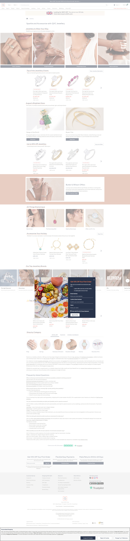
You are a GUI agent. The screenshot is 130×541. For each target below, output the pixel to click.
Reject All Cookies (104, 538)
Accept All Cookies (88, 538)
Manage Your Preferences (121, 538)
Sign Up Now (75, 315)
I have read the (80, 311)
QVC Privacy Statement (84, 311)
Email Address (73, 293)
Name (71, 305)
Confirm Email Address (76, 299)
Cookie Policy (60, 534)
